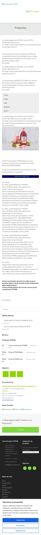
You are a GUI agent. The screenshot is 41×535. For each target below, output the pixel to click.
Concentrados (6, 483)
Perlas (4, 485)
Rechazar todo (20, 531)
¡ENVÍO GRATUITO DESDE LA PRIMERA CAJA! (18, 320)
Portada (17, 31)
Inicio (3, 481)
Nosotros (5, 494)
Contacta (20, 430)
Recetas (4, 490)
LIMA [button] (5, 103)
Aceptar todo (20, 520)
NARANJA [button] (7, 107)
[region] (20, 517)
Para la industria (7, 487)
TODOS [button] (6, 95)
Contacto (5, 497)
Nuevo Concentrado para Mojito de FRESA (17, 326)
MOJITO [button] (6, 111)
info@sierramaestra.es (12, 465)
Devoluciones (6, 492)
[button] (32, 11)
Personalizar (20, 525)
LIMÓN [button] (6, 99)
